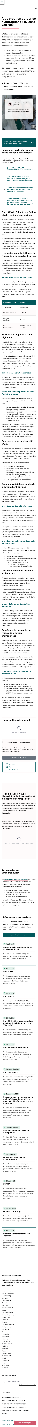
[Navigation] (2, 2)
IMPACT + (7, 1184)
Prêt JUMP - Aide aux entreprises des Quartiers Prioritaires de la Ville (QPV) (18, 1023)
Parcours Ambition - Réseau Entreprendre (16, 1131)
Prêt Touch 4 (8, 996)
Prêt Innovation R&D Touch (15, 1047)
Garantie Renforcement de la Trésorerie (16, 1234)
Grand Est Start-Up (11, 1211)
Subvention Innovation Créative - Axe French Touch (18, 948)
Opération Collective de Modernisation (14, 1158)
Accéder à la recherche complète (27, 1385)
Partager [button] (12, 764)
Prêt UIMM (8, 971)
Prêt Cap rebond (10, 1072)
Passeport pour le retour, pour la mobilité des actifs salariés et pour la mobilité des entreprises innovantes (18, 1100)
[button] (36, 9)
